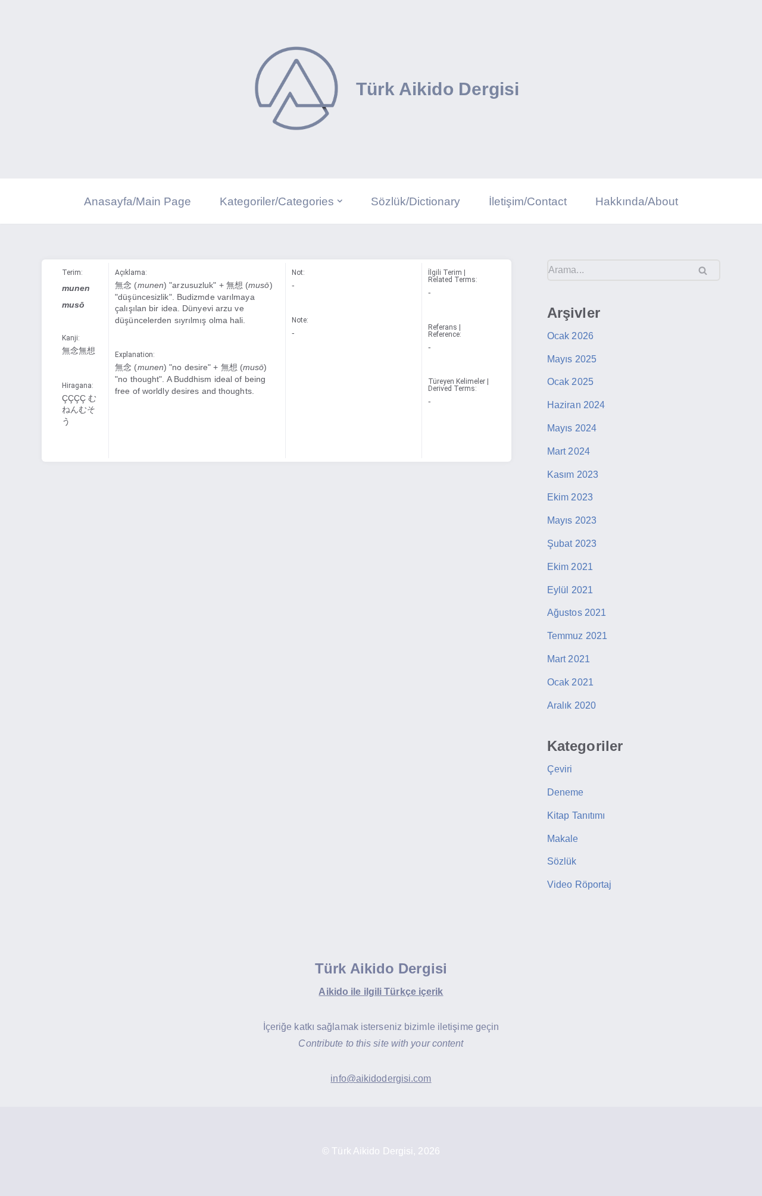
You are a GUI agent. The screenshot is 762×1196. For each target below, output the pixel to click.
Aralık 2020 (571, 705)
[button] (340, 201)
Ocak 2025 (570, 382)
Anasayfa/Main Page (137, 201)
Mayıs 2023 (572, 520)
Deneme (565, 792)
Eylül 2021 (570, 590)
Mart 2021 (568, 659)
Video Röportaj (579, 884)
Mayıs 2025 (572, 359)
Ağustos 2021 (576, 613)
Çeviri (560, 769)
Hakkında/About (636, 201)
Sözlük (562, 861)
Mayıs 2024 (572, 428)
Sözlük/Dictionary (415, 201)
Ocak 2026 (570, 336)
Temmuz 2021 (577, 636)
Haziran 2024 (576, 405)
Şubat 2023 (572, 543)
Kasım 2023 (572, 474)
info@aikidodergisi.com (380, 1078)
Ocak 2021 (570, 682)
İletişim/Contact (528, 201)
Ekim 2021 (570, 567)
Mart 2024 (568, 451)
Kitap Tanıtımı (576, 815)
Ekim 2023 (570, 497)
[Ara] (707, 270)
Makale (563, 839)
